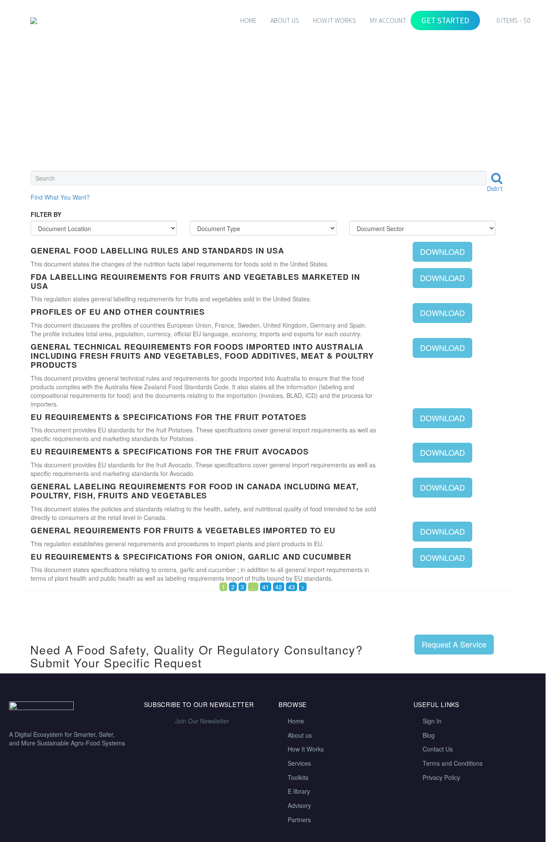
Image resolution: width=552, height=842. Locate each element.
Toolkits (298, 777)
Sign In (432, 721)
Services (299, 763)
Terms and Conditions (453, 763)
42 (278, 586)
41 (265, 586)
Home (248, 20)
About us (300, 735)
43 (291, 586)
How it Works (334, 20)
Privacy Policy (441, 777)
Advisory (299, 805)
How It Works (306, 749)
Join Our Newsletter (202, 721)
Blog (429, 735)
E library (299, 791)
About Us (284, 20)
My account (388, 20)
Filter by (46, 214)
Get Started (445, 20)
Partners (299, 819)
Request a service (454, 644)
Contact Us (438, 749)
